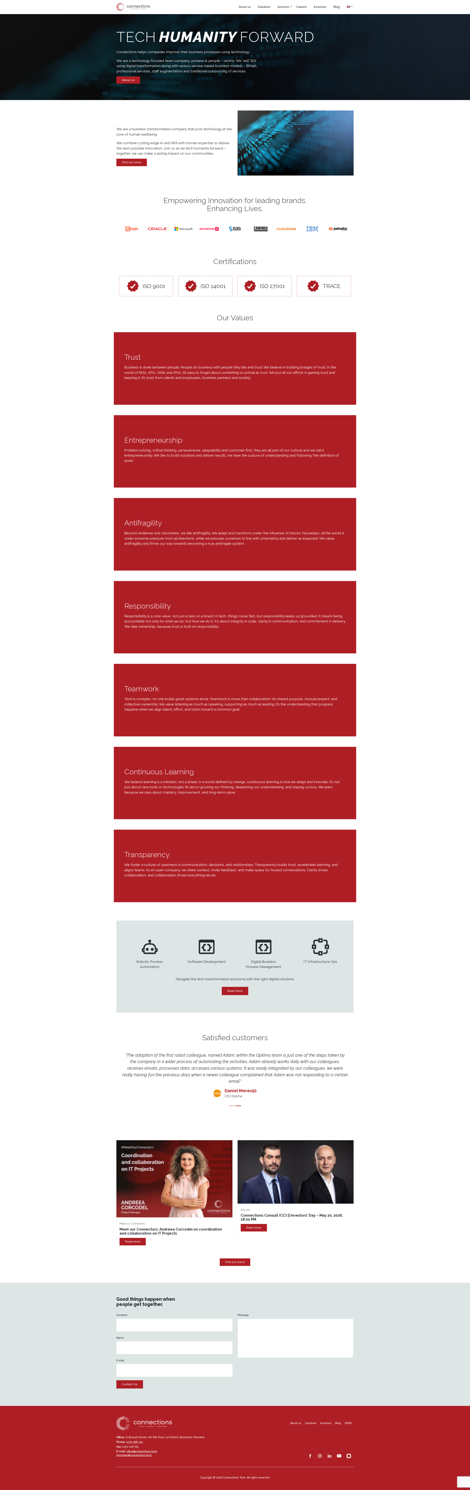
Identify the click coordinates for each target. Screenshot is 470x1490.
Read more (235, 991)
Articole (245, 1203)
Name (120, 1331)
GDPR (348, 1416)
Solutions (264, 7)
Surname (121, 1308)
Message (243, 1308)
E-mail (120, 1353)
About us (244, 7)
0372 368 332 (134, 1435)
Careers (301, 7)
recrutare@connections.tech (134, 1448)
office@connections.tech (141, 1444)
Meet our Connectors (132, 1217)
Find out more (132, 162)
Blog (336, 7)
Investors (320, 7)
